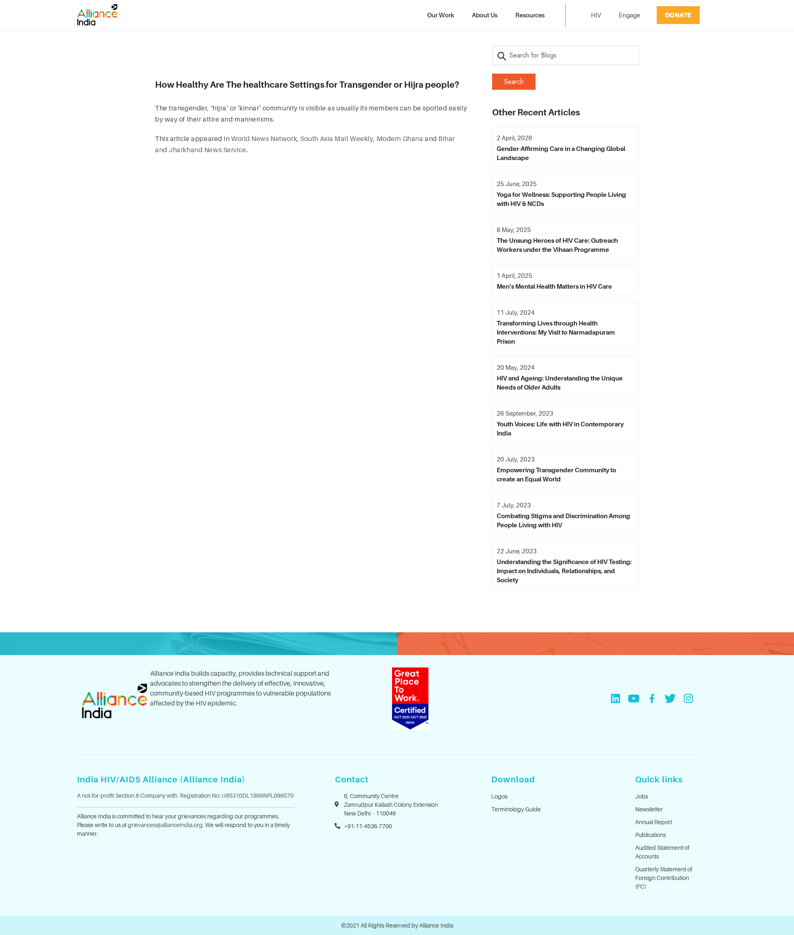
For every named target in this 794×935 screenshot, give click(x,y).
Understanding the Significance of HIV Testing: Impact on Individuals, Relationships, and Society (564, 570)
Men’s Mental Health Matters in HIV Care (554, 286)
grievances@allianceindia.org (165, 824)
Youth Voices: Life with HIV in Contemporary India (560, 428)
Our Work (440, 15)
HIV (596, 15)
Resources (530, 15)
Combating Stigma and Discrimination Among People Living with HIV (563, 520)
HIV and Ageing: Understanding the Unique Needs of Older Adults (560, 382)
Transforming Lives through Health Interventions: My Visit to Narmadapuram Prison (556, 332)
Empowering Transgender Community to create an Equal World (556, 474)
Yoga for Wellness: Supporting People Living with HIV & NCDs (561, 199)
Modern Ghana (400, 138)
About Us (484, 15)
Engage (629, 15)
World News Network (264, 138)
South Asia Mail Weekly (336, 138)
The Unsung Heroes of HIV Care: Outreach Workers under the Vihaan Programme (557, 245)
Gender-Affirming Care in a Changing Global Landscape (561, 153)
